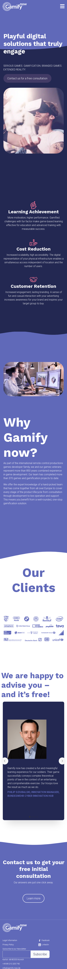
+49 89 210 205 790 (11, 964)
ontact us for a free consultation (27, 78)
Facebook (46, 940)
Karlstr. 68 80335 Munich (13, 959)
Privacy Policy (8, 944)
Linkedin (45, 944)
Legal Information (9, 940)
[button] (29, 816)
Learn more (34, 898)
